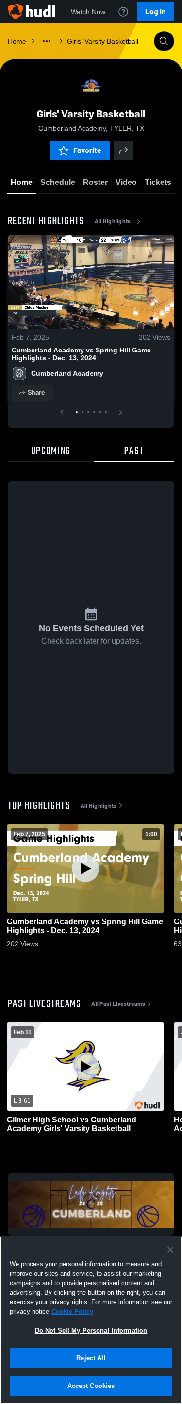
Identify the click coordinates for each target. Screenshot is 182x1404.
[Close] (170, 1249)
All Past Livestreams (118, 1004)
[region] (91, 1320)
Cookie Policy (72, 1311)
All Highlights (113, 221)
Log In (155, 11)
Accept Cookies (91, 1385)
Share (36, 392)
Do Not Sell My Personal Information (91, 1330)
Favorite (87, 150)
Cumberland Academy (67, 373)
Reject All (90, 1358)
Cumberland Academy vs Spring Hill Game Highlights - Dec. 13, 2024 (81, 354)
